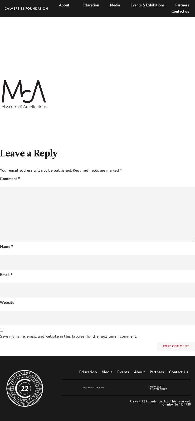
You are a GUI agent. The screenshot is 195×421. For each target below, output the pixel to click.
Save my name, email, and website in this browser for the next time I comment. (68, 336)
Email (6, 275)
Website (7, 303)
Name (6, 247)
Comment (10, 179)
